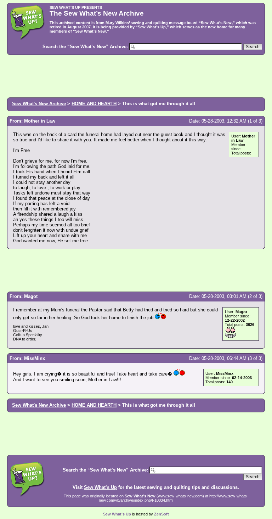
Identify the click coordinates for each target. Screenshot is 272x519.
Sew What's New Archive (39, 103)
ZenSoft (161, 514)
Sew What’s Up (152, 27)
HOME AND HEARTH (94, 103)
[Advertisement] (136, 75)
